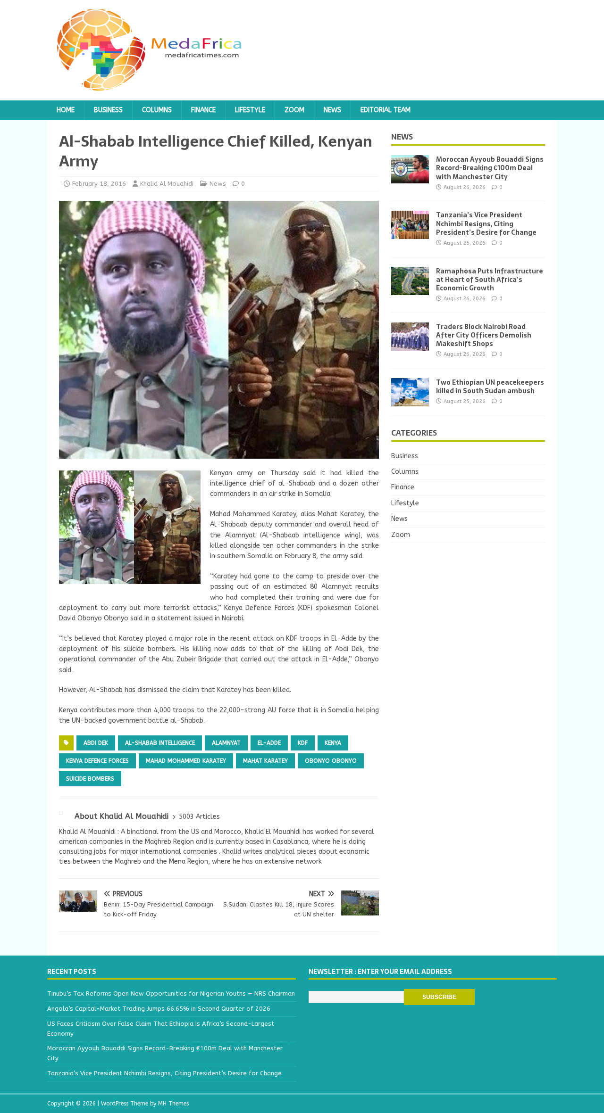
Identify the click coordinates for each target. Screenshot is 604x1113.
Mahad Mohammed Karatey (186, 761)
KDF (303, 743)
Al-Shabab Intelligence (160, 743)
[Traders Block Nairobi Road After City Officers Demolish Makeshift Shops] (410, 345)
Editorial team (386, 110)
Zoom (294, 110)
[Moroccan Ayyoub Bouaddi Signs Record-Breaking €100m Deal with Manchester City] (410, 178)
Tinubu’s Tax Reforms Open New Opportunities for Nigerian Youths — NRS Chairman (171, 993)
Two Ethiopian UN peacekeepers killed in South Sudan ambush (490, 386)
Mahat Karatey (265, 761)
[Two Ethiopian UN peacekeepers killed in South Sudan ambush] (410, 400)
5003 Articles (199, 817)
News (332, 110)
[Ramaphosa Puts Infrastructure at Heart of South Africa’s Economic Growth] (410, 289)
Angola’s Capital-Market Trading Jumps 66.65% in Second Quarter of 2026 (158, 1008)
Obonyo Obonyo (331, 761)
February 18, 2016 (99, 183)
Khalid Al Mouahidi (166, 183)
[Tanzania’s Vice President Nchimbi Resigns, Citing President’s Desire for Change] (410, 234)
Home (66, 110)
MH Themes (173, 1103)
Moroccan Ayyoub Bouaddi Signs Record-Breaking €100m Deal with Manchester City (490, 167)
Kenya (333, 743)
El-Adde (269, 743)
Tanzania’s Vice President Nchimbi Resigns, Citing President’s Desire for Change (486, 223)
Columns (157, 110)
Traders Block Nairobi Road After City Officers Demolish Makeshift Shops (483, 335)
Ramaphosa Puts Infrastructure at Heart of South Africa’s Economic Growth (489, 279)
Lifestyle (250, 110)
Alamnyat (226, 743)
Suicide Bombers (90, 778)
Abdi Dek (96, 743)
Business (108, 110)
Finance (203, 110)
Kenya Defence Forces (97, 761)
